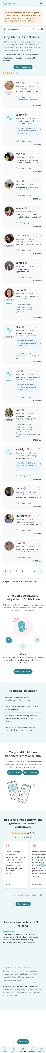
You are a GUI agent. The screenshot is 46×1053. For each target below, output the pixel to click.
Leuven (30, 989)
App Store (16, 772)
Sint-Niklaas (8, 996)
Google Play (31, 772)
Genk (16, 996)
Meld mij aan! (23, 904)
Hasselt (6, 993)
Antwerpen (7, 989)
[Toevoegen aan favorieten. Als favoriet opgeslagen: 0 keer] (39, 115)
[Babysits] (9, 3)
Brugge (22, 989)
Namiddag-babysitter (28, 974)
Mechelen (20, 993)
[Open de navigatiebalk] (41, 3)
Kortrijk (28, 993)
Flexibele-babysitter (26, 977)
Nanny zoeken (25, 968)
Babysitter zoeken (10, 968)
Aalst (12, 993)
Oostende (37, 993)
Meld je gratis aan (23, 67)
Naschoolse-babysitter (12, 980)
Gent (16, 989)
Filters (38, 29)
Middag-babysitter (10, 974)
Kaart (24, 1042)
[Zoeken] (4, 29)
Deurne (37, 989)
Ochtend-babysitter (30, 971)
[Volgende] (40, 571)
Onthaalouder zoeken (12, 971)
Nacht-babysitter (10, 977)
